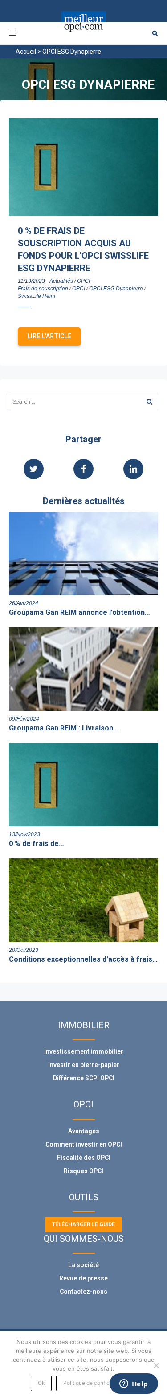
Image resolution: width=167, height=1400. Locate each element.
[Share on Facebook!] (83, 470)
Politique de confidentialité (96, 1383)
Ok (41, 1383)
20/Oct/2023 (23, 950)
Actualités (61, 281)
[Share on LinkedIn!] (133, 470)
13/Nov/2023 (24, 834)
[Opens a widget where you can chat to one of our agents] (133, 1384)
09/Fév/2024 (24, 719)
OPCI (83, 281)
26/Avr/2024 (23, 603)
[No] (155, 1365)
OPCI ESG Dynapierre (116, 288)
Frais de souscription (43, 288)
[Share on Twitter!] (34, 470)
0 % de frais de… (36, 843)
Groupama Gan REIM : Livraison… (63, 728)
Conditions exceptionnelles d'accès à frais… (83, 959)
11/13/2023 (31, 281)
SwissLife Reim (36, 296)
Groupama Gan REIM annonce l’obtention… (79, 612)
